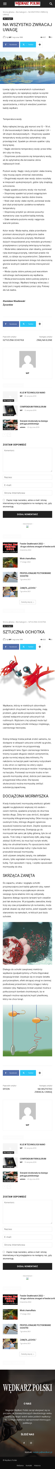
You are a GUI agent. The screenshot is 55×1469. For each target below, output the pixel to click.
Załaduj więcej (26, 602)
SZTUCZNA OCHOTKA (13, 340)
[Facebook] (24, 1443)
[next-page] (9, 435)
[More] (40, 44)
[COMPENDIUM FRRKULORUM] (10, 410)
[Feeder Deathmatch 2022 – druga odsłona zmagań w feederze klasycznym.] (10, 547)
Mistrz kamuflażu (28, 558)
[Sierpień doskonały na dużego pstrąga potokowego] (10, 425)
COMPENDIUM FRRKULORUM (33, 407)
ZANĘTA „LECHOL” (28, 588)
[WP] (4, 37)
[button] (4, 4)
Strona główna (8, 12)
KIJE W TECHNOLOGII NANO (32, 393)
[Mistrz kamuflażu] (10, 562)
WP (10, 37)
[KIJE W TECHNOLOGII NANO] (10, 396)
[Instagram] (31, 1443)
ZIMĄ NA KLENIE (44, 340)
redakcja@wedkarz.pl (42, 1452)
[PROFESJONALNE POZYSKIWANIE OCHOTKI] (10, 577)
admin (22, 427)
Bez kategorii (21, 12)
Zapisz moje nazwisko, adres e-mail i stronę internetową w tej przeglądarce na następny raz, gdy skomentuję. (27, 503)
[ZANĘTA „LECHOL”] (10, 592)
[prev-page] (4, 435)
